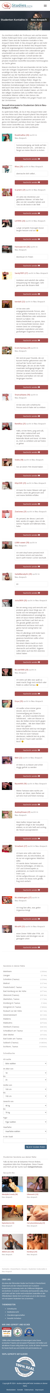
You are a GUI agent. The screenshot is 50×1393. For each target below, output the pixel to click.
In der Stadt (8, 1136)
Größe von (7, 1085)
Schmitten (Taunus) (25, 979)
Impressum (39, 1390)
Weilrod (25, 983)
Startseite (5, 1269)
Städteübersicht (13, 1312)
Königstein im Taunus (25, 1007)
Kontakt (20, 1390)
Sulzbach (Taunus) (25, 1042)
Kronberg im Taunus (25, 1003)
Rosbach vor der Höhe (25, 1011)
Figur (5, 1117)
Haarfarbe (7, 1127)
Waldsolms (25, 1023)
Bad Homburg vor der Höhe (25, 991)
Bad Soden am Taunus (25, 1038)
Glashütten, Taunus (25, 999)
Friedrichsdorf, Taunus (25, 987)
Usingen (25, 975)
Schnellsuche (12, 1309)
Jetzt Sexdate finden (36, 1147)
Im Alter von (8, 1068)
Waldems (25, 1019)
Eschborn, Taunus (25, 1046)
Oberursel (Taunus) (25, 995)
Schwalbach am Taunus (25, 1030)
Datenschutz (29, 1390)
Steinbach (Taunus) (25, 1027)
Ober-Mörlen (25, 1034)
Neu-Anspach (21, 138)
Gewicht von (8, 1101)
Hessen (24, 1269)
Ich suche (7, 1059)
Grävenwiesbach (25, 1015)
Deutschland (15, 1269)
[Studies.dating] (17, 6)
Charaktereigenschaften (16, 1315)
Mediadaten (11, 1390)
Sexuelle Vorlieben (14, 1318)
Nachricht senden (30, 159)
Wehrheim (25, 971)
